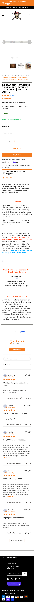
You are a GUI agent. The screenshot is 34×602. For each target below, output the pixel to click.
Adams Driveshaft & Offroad (11, 590)
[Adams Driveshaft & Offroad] (16, 15)
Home (4, 75)
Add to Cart (17, 148)
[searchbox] (17, 359)
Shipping (5, 102)
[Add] (14, 141)
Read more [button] (7, 458)
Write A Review (17, 349)
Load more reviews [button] (17, 540)
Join (24, 574)
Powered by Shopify (8, 593)
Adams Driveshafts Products (18, 75)
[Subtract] (4, 141)
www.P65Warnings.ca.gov (17, 285)
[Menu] (3, 15)
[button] (30, 15)
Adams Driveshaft (9, 106)
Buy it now (17, 155)
